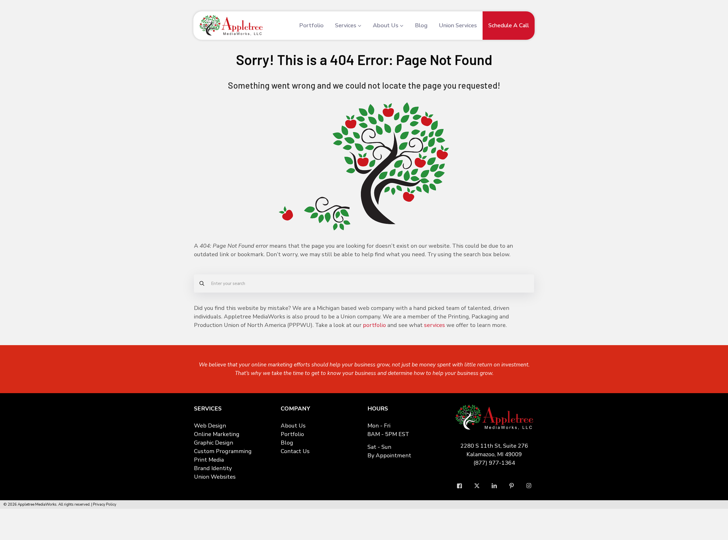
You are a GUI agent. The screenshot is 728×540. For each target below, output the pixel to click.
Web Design (210, 426)
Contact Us (295, 451)
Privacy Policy (104, 504)
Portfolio (292, 434)
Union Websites (215, 477)
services (434, 325)
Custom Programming (223, 451)
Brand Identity (213, 468)
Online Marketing (216, 434)
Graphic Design (213, 443)
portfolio (374, 325)
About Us (293, 426)
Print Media (209, 460)
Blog (287, 443)
